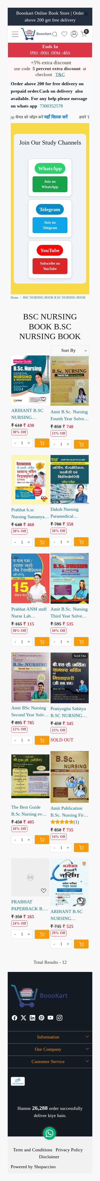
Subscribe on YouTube (50, 266)
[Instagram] (59, 1018)
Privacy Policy (69, 1149)
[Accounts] (74, 34)
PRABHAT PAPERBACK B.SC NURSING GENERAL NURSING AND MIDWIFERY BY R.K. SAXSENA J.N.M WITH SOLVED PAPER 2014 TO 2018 (30, 905)
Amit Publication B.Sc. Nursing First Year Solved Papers (69, 812)
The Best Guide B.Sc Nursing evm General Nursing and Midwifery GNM (28, 811)
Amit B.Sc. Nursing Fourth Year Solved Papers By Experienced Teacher (69, 415)
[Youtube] (50, 1018)
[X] (23, 1018)
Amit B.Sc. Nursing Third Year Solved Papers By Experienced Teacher (69, 613)
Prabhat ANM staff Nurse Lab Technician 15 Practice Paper (29, 613)
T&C (60, 74)
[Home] (36, 34)
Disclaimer (49, 1156)
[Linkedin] (32, 1018)
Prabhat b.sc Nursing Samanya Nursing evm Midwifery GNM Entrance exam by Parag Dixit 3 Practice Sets (28, 513)
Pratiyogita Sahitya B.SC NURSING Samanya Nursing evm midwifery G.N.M (68, 712)
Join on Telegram (50, 225)
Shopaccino (45, 1166)
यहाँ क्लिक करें (38, 117)
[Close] (86, 14)
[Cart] (42, 443)
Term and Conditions (32, 1149)
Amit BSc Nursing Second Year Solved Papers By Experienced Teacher (29, 711)
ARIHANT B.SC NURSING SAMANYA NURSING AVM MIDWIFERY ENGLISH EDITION (27, 414)
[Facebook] (14, 1018)
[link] (55, 33)
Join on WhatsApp (50, 184)
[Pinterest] (41, 1018)
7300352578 (51, 106)
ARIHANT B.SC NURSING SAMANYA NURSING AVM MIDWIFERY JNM (69, 915)
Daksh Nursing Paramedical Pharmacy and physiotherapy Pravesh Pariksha (66, 513)
